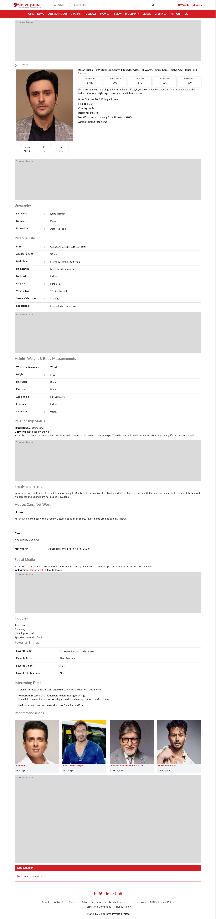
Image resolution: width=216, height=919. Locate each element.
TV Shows (90, 14)
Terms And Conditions (98, 907)
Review (117, 14)
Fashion (175, 14)
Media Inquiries (118, 902)
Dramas (76, 14)
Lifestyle (160, 14)
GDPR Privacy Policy (162, 902)
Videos (147, 14)
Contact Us (58, 902)
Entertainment (57, 14)
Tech (186, 14)
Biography (132, 14)
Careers (73, 902)
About (45, 902)
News (40, 14)
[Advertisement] (103, 40)
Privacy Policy (123, 907)
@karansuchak (35, 569)
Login (20, 876)
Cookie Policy (138, 902)
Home (30, 14)
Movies (104, 14)
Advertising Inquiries (94, 902)
